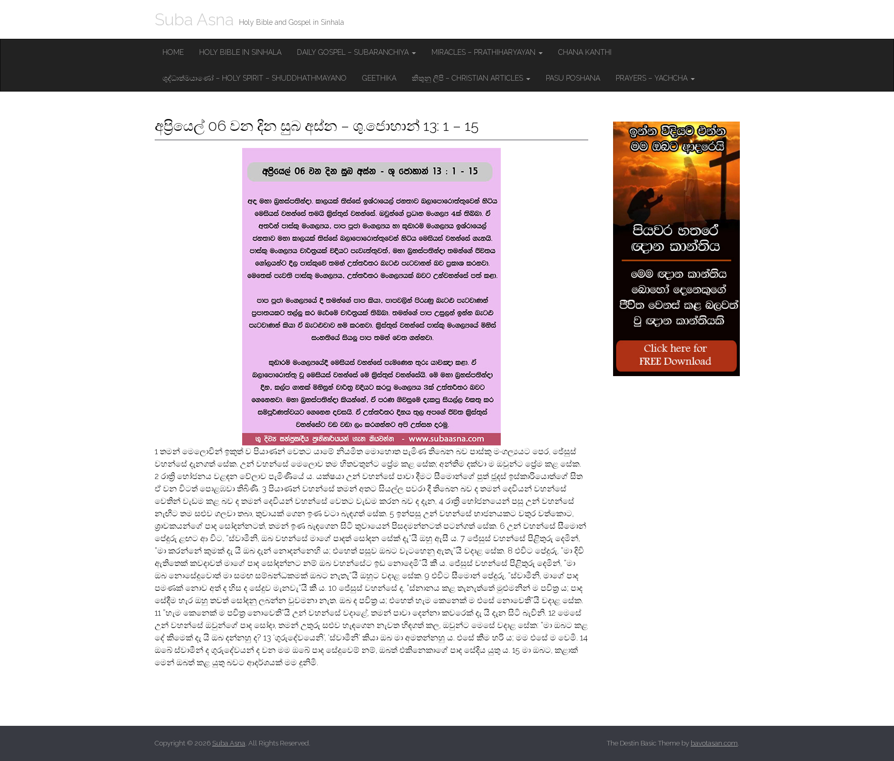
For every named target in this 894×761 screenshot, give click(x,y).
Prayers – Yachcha (653, 78)
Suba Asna (194, 19)
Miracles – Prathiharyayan (484, 52)
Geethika (379, 78)
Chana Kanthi (585, 52)
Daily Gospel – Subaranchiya (354, 52)
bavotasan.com (714, 743)
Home (173, 52)
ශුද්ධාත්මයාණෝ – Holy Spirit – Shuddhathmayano (254, 78)
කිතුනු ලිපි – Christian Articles (468, 78)
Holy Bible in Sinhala (240, 52)
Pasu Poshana (573, 78)
